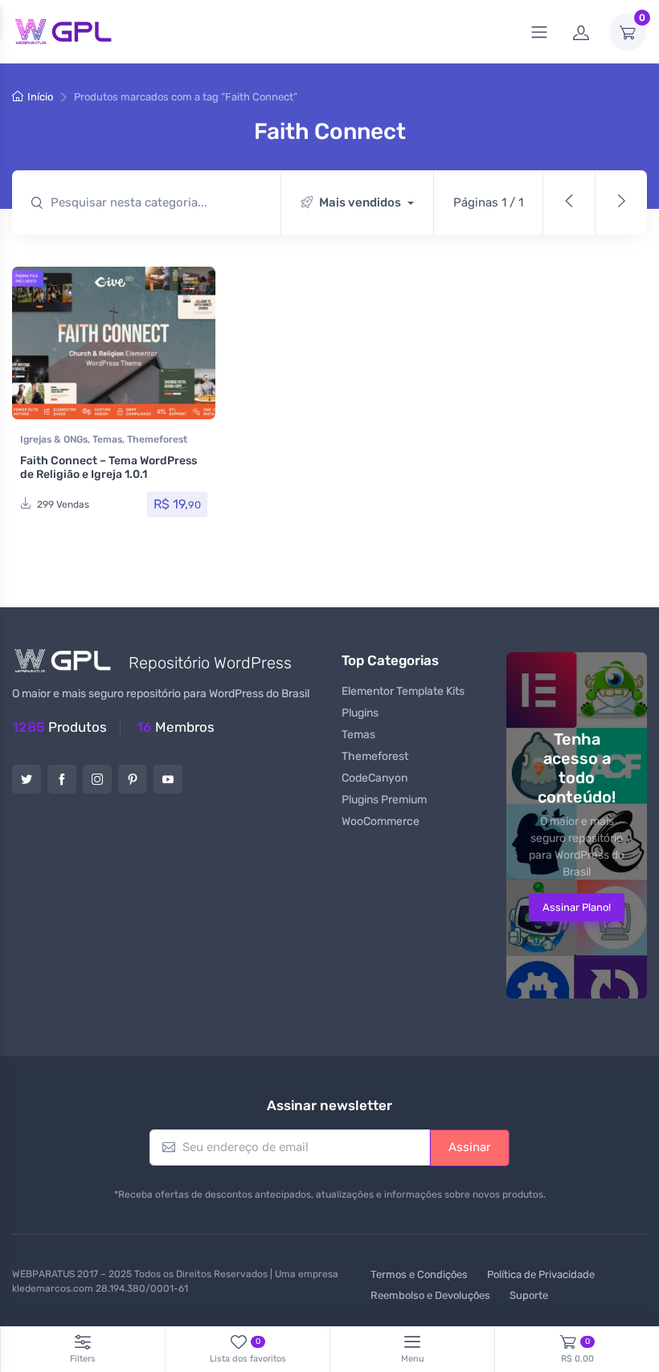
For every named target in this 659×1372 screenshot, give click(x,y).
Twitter (26, 779)
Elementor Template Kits (403, 691)
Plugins (360, 713)
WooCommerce (381, 821)
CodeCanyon (374, 778)
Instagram (97, 779)
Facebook (61, 779)
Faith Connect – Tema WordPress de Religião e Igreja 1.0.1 (108, 467)
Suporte (529, 1295)
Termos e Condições (419, 1274)
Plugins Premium (384, 799)
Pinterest (132, 779)
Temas (107, 439)
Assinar (469, 1147)
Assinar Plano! (576, 907)
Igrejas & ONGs (54, 439)
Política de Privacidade (541, 1274)
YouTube (167, 779)
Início (40, 97)
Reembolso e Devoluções (430, 1295)
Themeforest (157, 439)
